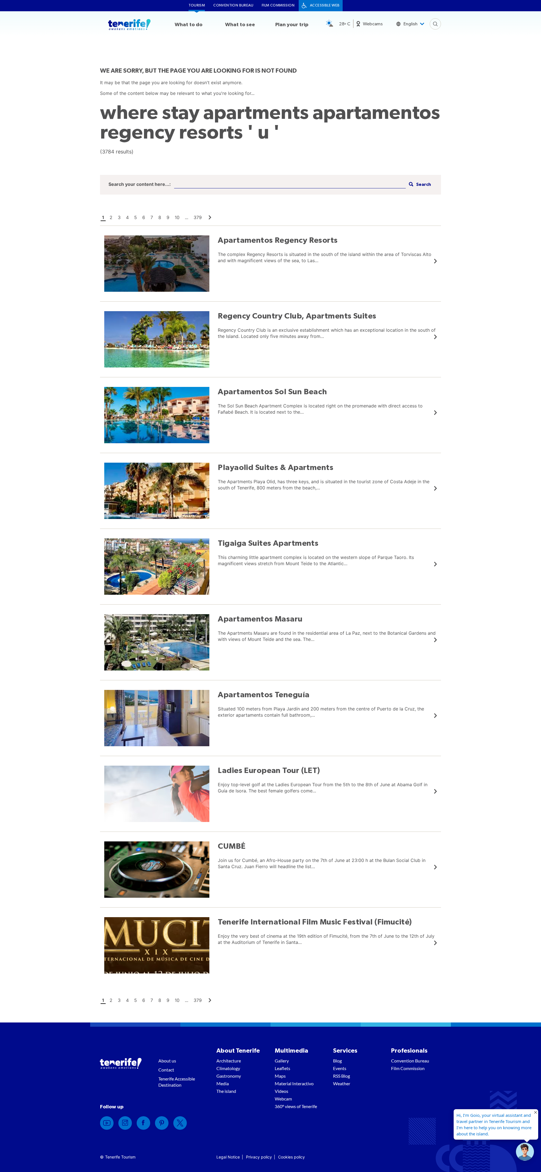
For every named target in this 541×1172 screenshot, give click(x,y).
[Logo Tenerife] (129, 25)
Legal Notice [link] (228, 1157)
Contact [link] (166, 1069)
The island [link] (226, 1091)
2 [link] (111, 217)
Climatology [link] (228, 1068)
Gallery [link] (282, 1060)
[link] (210, 217)
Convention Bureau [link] (233, 5)
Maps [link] (280, 1076)
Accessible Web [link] (325, 5)
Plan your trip (291, 24)
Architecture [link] (228, 1060)
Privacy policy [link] (259, 1157)
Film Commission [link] (278, 5)
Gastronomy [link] (228, 1076)
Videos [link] (281, 1091)
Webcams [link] (373, 24)
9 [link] (168, 217)
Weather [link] (341, 1083)
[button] (419, 184)
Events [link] (339, 1068)
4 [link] (127, 217)
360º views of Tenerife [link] (296, 1106)
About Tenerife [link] (238, 1051)
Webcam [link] (283, 1098)
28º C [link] (344, 24)
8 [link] (159, 217)
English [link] (410, 24)
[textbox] (290, 184)
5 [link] (135, 217)
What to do (188, 24)
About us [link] (167, 1060)
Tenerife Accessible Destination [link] (176, 1082)
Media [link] (222, 1083)
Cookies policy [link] (291, 1157)
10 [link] (177, 217)
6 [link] (143, 217)
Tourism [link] (197, 5)
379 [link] (198, 217)
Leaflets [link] (282, 1068)
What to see (240, 24)
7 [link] (151, 217)
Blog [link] (337, 1060)
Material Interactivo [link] (294, 1083)
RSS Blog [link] (341, 1076)
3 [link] (119, 217)
